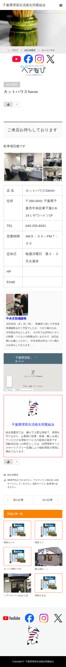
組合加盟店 (11, 84)
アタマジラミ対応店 (43, 480)
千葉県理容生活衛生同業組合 (39, 661)
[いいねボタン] (8, 104)
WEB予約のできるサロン (19, 480)
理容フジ (39, 542)
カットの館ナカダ (12, 569)
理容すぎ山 (40, 595)
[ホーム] (5, 47)
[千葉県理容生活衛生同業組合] (27, 5)
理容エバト (9, 542)
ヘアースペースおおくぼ (16, 595)
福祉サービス (39, 483)
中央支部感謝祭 (16, 318)
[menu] (61, 5)
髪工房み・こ (41, 569)
